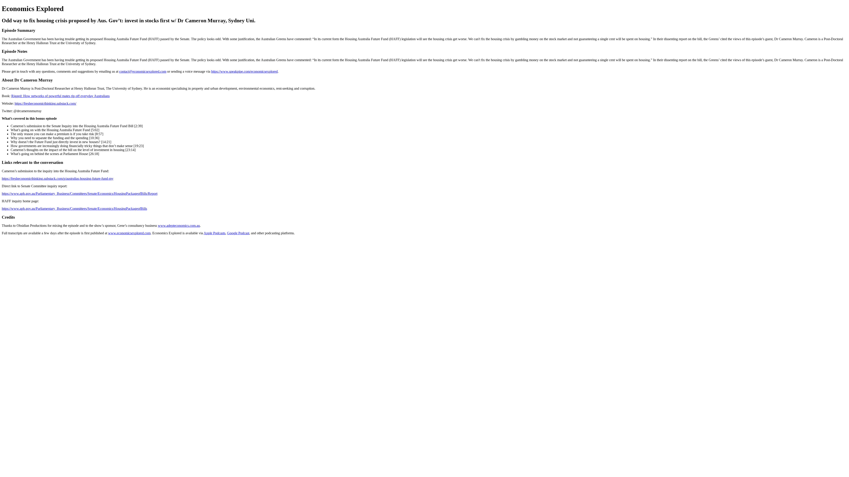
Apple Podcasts (214, 233)
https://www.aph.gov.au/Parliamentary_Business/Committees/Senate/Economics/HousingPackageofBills (74, 208)
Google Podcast (238, 233)
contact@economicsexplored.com (142, 71)
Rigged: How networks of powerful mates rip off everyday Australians (60, 96)
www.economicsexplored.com (129, 233)
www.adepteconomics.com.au (179, 225)
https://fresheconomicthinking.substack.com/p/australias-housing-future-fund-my (57, 178)
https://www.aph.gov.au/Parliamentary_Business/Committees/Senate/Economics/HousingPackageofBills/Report (79, 193)
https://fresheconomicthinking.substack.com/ (45, 103)
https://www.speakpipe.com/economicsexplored (244, 71)
